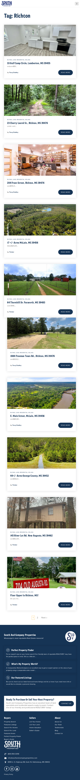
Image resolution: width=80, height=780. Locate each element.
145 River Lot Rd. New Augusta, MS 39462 (31, 535)
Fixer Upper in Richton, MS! (24, 595)
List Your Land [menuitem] (34, 725)
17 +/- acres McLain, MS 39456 (22, 242)
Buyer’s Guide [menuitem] (9, 739)
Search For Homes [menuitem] (11, 728)
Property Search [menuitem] (10, 722)
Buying (9, 60)
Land (14, 60)
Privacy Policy (8, 774)
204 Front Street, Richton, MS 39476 (25, 183)
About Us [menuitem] (58, 722)
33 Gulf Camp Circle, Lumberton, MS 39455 (28, 63)
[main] (40, 316)
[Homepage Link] (70, 636)
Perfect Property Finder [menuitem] (12, 736)
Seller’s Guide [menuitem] (34, 730)
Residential (21, 60)
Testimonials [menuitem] (59, 728)
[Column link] (40, 653)
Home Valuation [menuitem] (35, 728)
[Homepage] (7, 3)
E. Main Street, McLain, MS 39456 (27, 416)
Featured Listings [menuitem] (10, 725)
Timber (11, 252)
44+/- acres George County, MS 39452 (29, 476)
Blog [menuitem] (56, 730)
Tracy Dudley (13, 72)
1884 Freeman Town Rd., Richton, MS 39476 (32, 356)
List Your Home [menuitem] (34, 722)
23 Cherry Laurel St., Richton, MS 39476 (27, 123)
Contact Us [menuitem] (59, 733)
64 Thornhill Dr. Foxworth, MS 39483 (26, 302)
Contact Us (66, 703)
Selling (27, 60)
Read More (65, 72)
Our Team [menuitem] (58, 725)
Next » (44, 617)
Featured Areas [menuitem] (9, 733)
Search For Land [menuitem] (10, 730)
